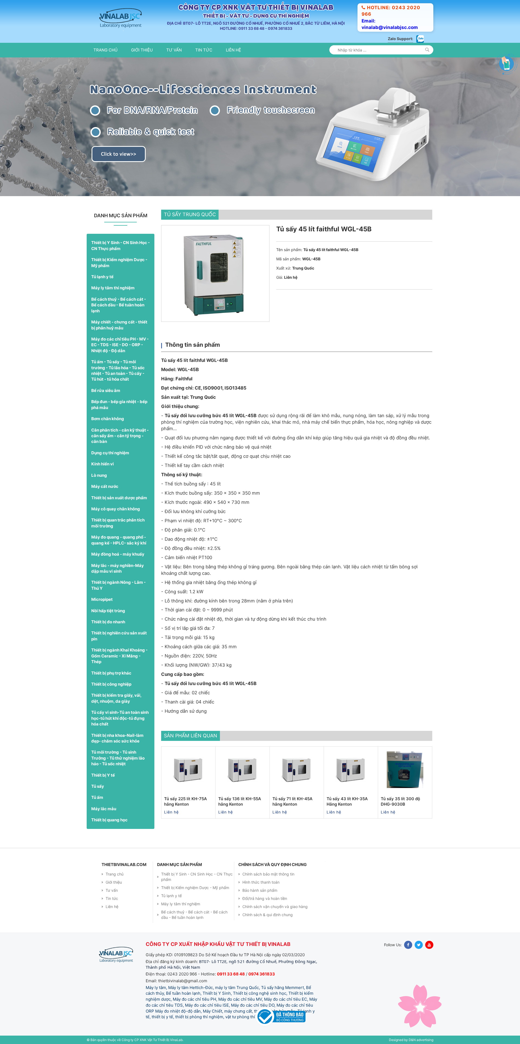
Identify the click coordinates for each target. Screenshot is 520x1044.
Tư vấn (174, 50)
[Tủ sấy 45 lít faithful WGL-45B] (215, 273)
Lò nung (99, 475)
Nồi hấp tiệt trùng (108, 610)
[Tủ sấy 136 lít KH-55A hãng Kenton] (242, 770)
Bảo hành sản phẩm (259, 890)
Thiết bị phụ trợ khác (111, 673)
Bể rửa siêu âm (105, 390)
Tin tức (203, 50)
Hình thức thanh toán (261, 882)
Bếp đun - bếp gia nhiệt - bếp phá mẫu (119, 404)
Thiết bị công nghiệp (111, 684)
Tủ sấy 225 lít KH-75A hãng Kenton (185, 801)
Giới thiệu (142, 50)
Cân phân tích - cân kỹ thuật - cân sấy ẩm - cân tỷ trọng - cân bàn (120, 435)
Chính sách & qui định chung (267, 914)
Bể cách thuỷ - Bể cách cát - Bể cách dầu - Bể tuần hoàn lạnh (118, 305)
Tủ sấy (97, 786)
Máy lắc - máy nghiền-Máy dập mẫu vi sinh (117, 568)
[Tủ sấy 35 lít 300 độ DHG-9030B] (405, 770)
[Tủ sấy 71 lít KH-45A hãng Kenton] (297, 770)
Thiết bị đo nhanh (108, 621)
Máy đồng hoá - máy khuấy (117, 554)
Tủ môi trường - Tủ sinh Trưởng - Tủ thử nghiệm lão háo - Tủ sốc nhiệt (118, 758)
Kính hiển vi (102, 463)
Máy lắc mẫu (103, 808)
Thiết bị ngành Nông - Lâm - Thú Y (118, 585)
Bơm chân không (107, 418)
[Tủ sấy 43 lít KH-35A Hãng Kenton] (351, 770)
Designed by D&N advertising (411, 1040)
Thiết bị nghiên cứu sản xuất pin (119, 635)
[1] (427, 49)
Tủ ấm (97, 797)
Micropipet (102, 599)
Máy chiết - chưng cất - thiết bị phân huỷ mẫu (119, 324)
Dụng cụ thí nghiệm (110, 452)
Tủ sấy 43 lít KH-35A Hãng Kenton (347, 801)
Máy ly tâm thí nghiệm (113, 287)
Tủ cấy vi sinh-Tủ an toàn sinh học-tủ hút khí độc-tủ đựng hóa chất (120, 718)
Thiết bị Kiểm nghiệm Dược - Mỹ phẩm (119, 262)
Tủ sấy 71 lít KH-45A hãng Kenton (292, 801)
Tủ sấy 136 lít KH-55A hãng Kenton (239, 801)
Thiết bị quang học (109, 819)
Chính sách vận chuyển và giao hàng (275, 906)
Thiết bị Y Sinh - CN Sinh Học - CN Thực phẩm (120, 245)
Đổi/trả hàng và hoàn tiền (264, 898)
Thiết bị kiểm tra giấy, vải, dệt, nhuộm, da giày (116, 698)
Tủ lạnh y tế (102, 276)
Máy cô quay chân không (115, 508)
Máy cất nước (104, 486)
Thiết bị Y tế (103, 775)
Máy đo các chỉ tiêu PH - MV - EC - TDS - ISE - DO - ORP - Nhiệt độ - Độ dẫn (120, 344)
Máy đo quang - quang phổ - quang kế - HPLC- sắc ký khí (118, 539)
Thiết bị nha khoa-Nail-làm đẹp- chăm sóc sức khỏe (117, 738)
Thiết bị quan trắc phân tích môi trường (118, 522)
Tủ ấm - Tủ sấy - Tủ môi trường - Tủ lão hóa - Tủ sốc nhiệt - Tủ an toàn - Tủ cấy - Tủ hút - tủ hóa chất (118, 370)
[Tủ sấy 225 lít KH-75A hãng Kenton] (188, 770)
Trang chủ (105, 50)
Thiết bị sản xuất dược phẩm (119, 497)
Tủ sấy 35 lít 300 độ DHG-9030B (400, 801)
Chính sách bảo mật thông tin (268, 874)
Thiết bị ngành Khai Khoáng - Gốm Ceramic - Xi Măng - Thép (119, 655)
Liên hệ (233, 50)
